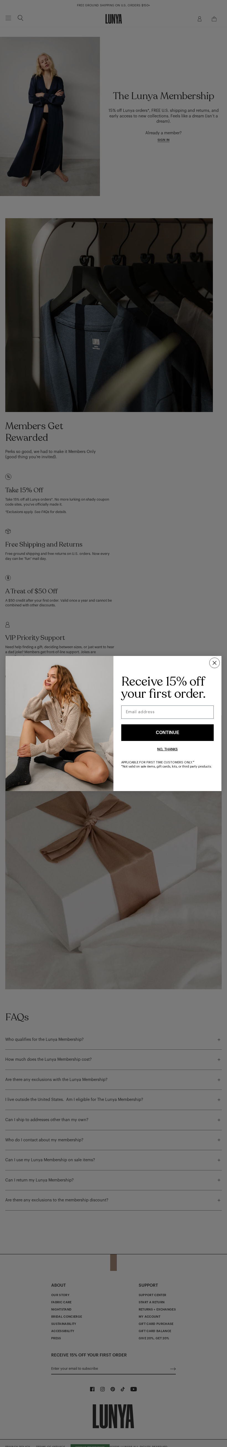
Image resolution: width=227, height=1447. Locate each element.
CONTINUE (167, 732)
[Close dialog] (214, 663)
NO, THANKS (167, 749)
